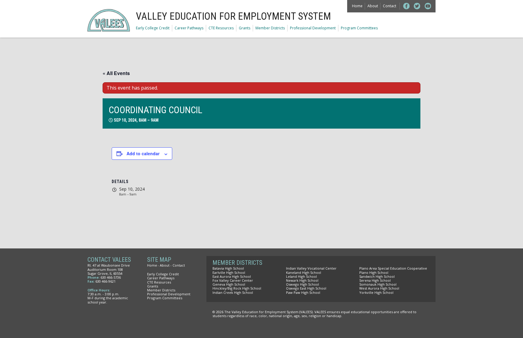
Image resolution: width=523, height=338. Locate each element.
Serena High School (375, 280)
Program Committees (359, 28)
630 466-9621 (105, 281)
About (372, 5)
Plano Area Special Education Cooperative (393, 268)
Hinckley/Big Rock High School (236, 288)
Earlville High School (228, 272)
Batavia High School (228, 268)
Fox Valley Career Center (232, 280)
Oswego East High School (306, 288)
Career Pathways (189, 28)
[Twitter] (417, 6)
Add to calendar (143, 153)
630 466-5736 (110, 277)
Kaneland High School (303, 272)
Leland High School (301, 276)
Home (357, 5)
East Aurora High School (231, 276)
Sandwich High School (377, 276)
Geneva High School (228, 284)
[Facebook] (406, 6)
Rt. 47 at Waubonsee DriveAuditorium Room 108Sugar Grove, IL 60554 (108, 269)
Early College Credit (152, 28)
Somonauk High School (377, 284)
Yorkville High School (376, 292)
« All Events (116, 73)
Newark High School (302, 280)
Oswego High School (302, 284)
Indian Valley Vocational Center (311, 268)
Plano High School (373, 272)
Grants (244, 28)
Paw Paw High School (303, 292)
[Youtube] (428, 6)
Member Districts (270, 28)
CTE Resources (221, 28)
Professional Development (313, 28)
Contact (389, 5)
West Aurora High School (379, 288)
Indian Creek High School (232, 292)
